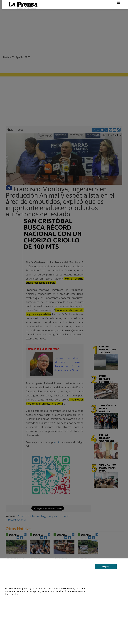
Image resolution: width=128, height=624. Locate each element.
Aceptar (105, 566)
